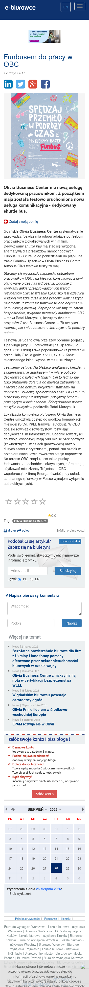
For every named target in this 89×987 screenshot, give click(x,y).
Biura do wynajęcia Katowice (64, 958)
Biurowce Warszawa (39, 931)
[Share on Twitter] (20, 84)
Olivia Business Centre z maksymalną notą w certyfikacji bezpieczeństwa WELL (44, 680)
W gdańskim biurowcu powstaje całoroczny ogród (39, 697)
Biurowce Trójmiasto (39, 953)
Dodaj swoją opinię (23, 221)
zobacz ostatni (70, 541)
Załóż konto (44, 794)
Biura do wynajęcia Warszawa (25, 926)
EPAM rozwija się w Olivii (33, 723)
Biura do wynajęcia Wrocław (39, 940)
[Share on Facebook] (45, 84)
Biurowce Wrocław (52, 944)
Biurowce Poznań (29, 958)
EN (65, 6)
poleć (25, 530)
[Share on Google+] (32, 84)
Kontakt (65, 918)
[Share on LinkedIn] (8, 84)
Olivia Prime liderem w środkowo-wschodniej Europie (40, 712)
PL (25, 579)
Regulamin (50, 918)
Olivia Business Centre (30, 521)
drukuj (12, 530)
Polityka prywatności (27, 918)
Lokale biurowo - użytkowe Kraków (43, 935)
